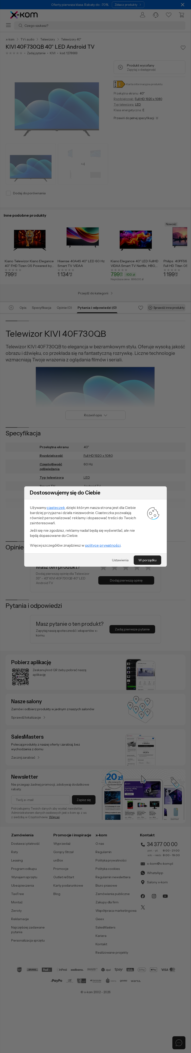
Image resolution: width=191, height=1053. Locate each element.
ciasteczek (56, 507)
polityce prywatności (103, 545)
